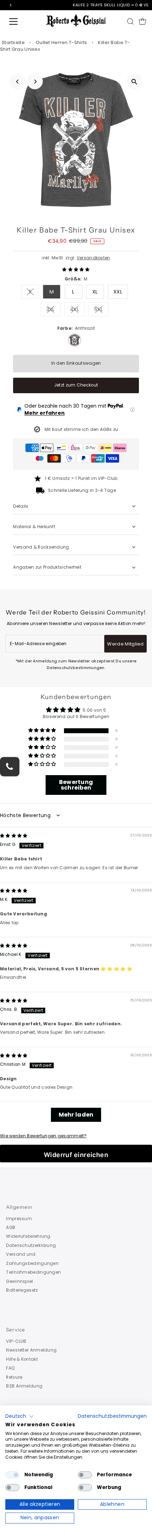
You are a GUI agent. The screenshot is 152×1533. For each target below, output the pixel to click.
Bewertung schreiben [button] (76, 785)
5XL (101, 310)
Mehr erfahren (44, 412)
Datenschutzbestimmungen (112, 1416)
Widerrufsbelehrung (28, 1236)
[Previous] (17, 81)
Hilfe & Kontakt (21, 1359)
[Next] (35, 81)
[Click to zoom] (134, 81)
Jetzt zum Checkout (76, 385)
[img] (14, 836)
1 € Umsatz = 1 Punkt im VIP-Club (81, 478)
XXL (117, 291)
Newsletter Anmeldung (31, 1350)
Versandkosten (93, 258)
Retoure (14, 1377)
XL (95, 291)
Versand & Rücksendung (41, 547)
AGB (10, 1227)
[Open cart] (142, 21)
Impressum (19, 1219)
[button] (76, 269)
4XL (77, 310)
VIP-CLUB (16, 1341)
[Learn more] (132, 410)
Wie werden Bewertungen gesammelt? (43, 1136)
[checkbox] (12, 1474)
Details (20, 506)
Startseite (13, 42)
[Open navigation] (21, 21)
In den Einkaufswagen (76, 363)
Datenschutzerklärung (31, 1245)
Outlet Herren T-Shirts (61, 42)
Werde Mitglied (125, 644)
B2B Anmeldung (24, 1386)
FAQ (10, 1368)
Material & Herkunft (34, 527)
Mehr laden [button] (76, 1115)
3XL (53, 310)
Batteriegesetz (22, 1290)
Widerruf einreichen (76, 1154)
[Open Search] (130, 21)
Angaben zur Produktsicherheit (47, 567)
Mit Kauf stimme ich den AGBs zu (81, 429)
